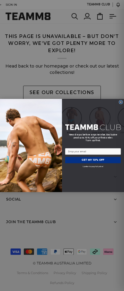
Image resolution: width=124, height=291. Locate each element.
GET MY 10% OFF (93, 160)
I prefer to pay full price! (93, 166)
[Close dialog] (120, 102)
